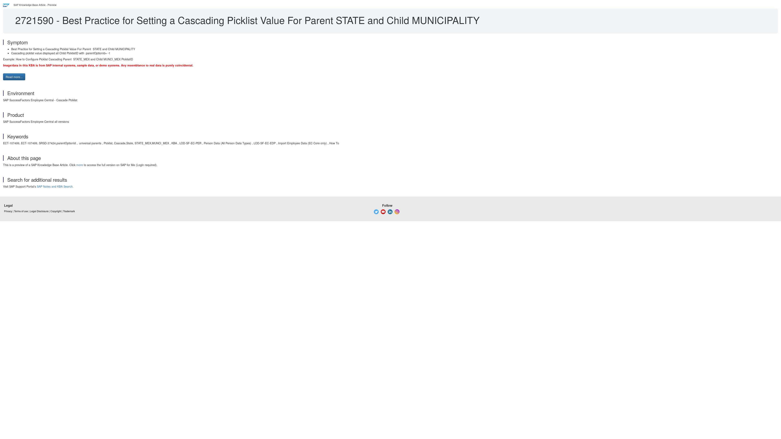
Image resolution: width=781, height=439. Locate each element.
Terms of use (21, 211)
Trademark (69, 211)
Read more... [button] (14, 77)
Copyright (55, 211)
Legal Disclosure (39, 211)
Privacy (8, 211)
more (79, 165)
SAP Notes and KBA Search (55, 186)
